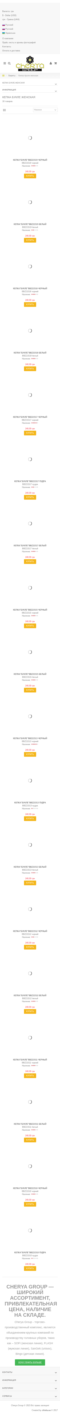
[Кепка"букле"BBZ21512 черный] (30, 909)
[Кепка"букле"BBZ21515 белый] (30, 652)
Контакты (6, 46)
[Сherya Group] (30, 63)
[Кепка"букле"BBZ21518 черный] (30, 266)
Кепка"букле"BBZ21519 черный (30, 160)
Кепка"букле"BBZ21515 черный (30, 610)
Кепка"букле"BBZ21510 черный (30, 1188)
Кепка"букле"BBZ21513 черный (30, 738)
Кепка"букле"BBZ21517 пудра (30, 481)
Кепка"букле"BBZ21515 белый (30, 674)
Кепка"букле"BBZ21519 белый (30, 224)
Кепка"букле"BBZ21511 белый (30, 1124)
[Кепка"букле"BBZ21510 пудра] (30, 1230)
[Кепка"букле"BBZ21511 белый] (30, 1101)
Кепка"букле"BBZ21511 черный (30, 1060)
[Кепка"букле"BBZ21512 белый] (30, 973)
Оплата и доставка (11, 50)
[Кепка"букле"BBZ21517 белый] (30, 523)
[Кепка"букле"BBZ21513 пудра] (30, 780)
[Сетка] (4, 110)
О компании (7, 38)
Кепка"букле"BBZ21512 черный (30, 931)
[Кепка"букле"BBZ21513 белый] (30, 844)
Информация (9, 90)
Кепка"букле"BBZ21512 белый (30, 995)
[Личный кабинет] (56, 6)
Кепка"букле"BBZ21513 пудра (30, 802)
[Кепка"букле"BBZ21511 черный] (30, 1037)
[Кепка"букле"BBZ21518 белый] (30, 330)
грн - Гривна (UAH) (10, 19)
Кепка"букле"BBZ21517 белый (30, 545)
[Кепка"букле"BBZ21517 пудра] (30, 459)
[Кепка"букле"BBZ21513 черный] (30, 716)
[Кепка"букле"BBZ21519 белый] (30, 202)
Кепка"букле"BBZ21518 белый (30, 353)
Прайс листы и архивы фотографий (19, 42)
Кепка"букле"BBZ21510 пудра (30, 1252)
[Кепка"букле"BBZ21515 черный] (30, 587)
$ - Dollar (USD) (9, 15)
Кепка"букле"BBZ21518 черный (30, 288)
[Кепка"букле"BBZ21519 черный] (30, 137)
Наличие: (26, 166)
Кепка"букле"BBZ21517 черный (30, 417)
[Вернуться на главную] (3, 76)
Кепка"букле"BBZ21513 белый (30, 867)
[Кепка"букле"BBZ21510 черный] (30, 1166)
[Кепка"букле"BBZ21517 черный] (30, 394)
